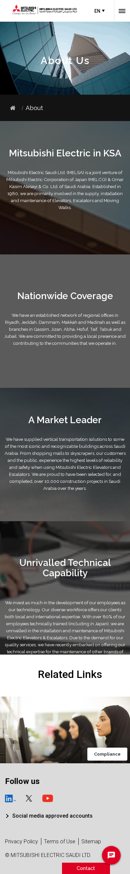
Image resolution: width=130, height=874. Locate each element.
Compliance (107, 754)
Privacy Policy (21, 841)
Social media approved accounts (52, 816)
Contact (86, 868)
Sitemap (91, 841)
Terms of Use (59, 841)
